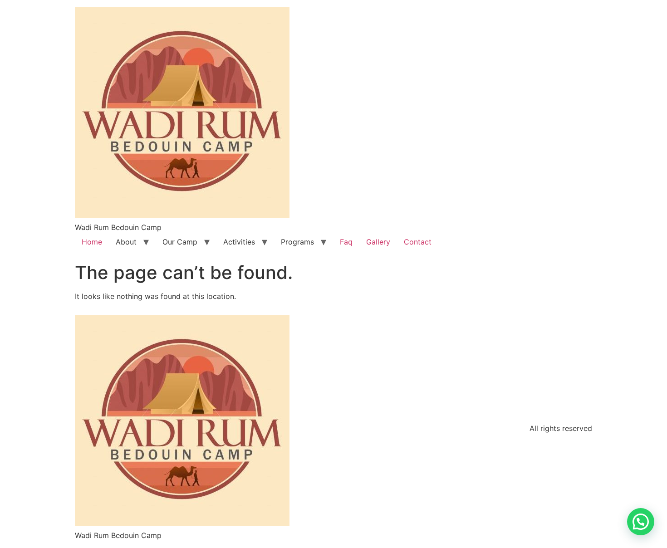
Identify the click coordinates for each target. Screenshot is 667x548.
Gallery (378, 241)
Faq (346, 241)
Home (92, 241)
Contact (418, 241)
